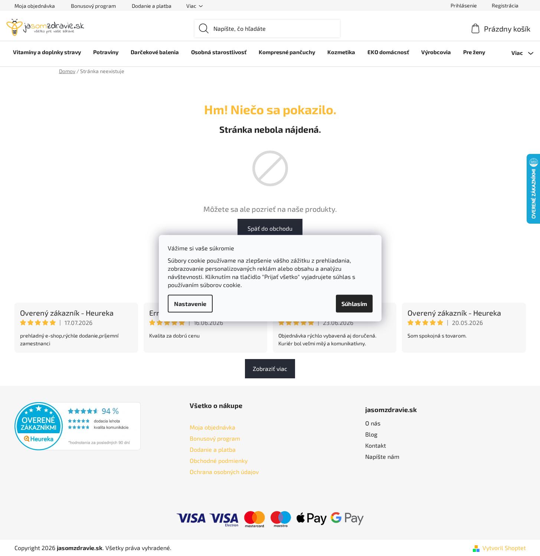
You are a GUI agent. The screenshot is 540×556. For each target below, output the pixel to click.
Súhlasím (354, 303)
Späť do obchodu (270, 228)
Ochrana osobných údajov (224, 471)
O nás (372, 423)
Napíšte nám (382, 456)
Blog (371, 434)
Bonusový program (93, 6)
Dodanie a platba (151, 6)
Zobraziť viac (270, 368)
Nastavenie (190, 303)
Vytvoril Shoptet (504, 547)
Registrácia (505, 5)
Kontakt (375, 445)
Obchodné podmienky (219, 460)
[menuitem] (47, 52)
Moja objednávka (34, 6)
